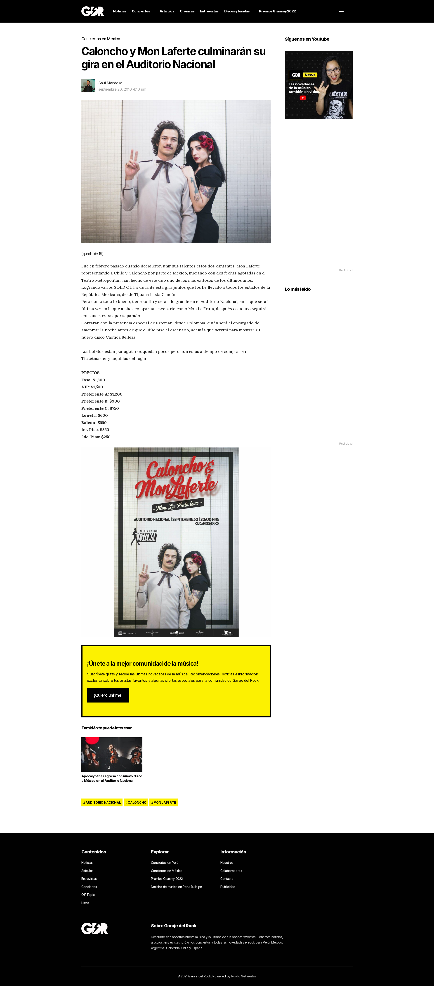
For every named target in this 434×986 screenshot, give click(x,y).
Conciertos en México (100, 38)
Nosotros (226, 862)
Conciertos (141, 11)
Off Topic (88, 895)
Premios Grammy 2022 (277, 11)
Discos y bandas (237, 11)
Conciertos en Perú (165, 862)
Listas (85, 903)
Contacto (226, 879)
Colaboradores (231, 871)
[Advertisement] (319, 200)
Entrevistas (209, 11)
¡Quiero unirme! (108, 695)
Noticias (119, 11)
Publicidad (227, 887)
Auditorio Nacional (103, 802)
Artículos (167, 11)
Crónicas (187, 11)
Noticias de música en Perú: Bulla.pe (176, 887)
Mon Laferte (164, 802)
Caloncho (137, 802)
